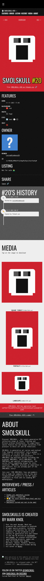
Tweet (4, 184)
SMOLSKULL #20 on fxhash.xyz (22, 87)
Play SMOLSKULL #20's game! (20, 415)
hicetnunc (31, 535)
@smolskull (28, 570)
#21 (38, 20)
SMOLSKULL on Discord (16, 573)
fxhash (11, 537)
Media (30, 13)
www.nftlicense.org (24, 564)
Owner (11, 13)
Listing (17, 13)
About (35, 13)
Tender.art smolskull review (17, 495)
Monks (20, 546)
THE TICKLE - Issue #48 (15, 497)
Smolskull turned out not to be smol (21, 502)
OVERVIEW (22, 20)
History (24, 13)
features (5, 13)
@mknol (28, 576)
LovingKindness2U (13, 155)
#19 (6, 20)
